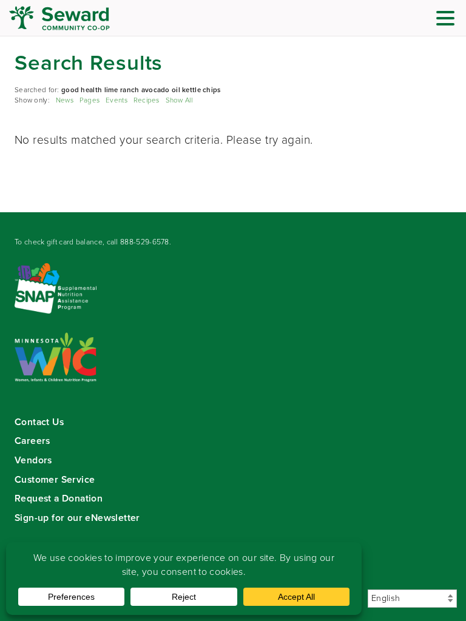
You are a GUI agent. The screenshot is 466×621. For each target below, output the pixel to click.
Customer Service (55, 479)
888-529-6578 (144, 242)
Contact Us (39, 422)
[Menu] (448, 20)
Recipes (146, 100)
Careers (32, 441)
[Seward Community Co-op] (82, 18)
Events (116, 100)
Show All (179, 100)
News (64, 100)
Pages (89, 100)
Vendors (33, 460)
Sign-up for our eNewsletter (77, 518)
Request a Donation (59, 498)
